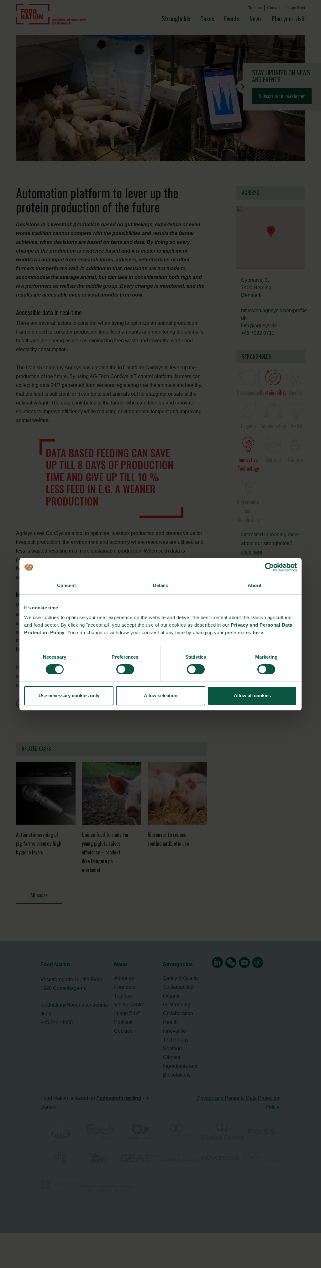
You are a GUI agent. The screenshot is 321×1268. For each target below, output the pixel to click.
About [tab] (254, 585)
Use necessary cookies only (69, 695)
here (258, 632)
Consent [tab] (66, 585)
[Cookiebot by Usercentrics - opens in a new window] (269, 567)
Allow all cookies (252, 695)
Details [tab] (160, 585)
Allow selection (160, 695)
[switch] (125, 669)
